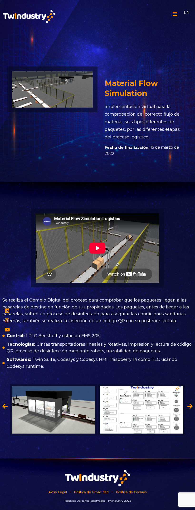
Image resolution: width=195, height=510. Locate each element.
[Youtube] (7, 330)
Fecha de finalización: (127, 147)
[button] (5, 406)
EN (187, 12)
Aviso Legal (58, 492)
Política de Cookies (131, 492)
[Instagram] (7, 320)
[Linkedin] (7, 311)
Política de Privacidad (91, 492)
